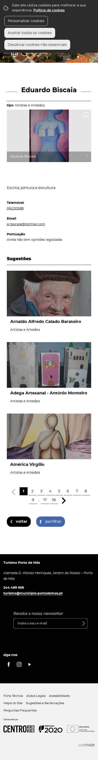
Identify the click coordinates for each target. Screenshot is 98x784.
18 (54, 500)
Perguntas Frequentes (20, 710)
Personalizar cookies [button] (26, 21)
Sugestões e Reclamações (45, 703)
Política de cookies (48, 10)
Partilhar (53, 521)
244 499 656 (13, 587)
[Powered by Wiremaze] (87, 745)
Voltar (21, 521)
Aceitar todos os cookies (30, 33)
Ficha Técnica (13, 696)
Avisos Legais (36, 696)
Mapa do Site (13, 703)
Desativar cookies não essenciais (37, 45)
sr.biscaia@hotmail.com (26, 224)
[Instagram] (19, 664)
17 (45, 500)
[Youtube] (29, 664)
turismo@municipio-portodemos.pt (33, 593)
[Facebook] (8, 664)
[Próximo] (64, 501)
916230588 (15, 208)
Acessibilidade (59, 696)
